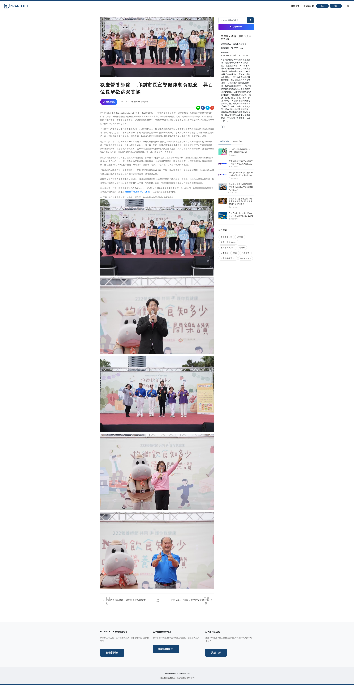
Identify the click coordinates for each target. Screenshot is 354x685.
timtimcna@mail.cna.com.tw (234, 55)
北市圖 (240, 237)
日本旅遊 (224, 253)
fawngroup (245, 258)
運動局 (242, 247)
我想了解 (216, 652)
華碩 (235, 253)
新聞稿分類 (309, 6)
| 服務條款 (171, 678)
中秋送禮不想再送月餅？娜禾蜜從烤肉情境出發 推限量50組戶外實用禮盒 (241, 201)
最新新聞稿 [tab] (237, 141)
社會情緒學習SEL (228, 258)
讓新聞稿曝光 (165, 649)
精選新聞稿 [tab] (225, 141)
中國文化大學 (226, 237)
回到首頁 (295, 6)
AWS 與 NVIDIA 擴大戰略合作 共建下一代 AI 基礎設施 (241, 174)
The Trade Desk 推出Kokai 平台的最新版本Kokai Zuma (241, 214)
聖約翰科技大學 (227, 247)
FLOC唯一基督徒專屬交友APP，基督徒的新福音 (240, 150)
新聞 (136, 101)
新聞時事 (144, 101)
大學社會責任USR (228, 242)
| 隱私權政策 (181, 678)
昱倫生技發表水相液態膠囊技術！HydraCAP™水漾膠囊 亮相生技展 (241, 187)
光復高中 (245, 253)
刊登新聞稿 (112, 652)
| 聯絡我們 (190, 678)
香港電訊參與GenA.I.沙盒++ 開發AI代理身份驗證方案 (241, 162)
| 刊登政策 (163, 678)
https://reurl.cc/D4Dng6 (137, 191)
